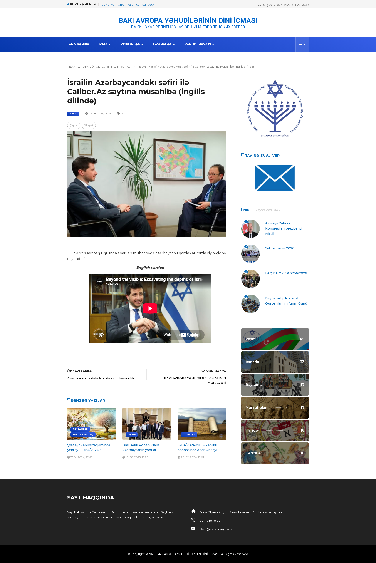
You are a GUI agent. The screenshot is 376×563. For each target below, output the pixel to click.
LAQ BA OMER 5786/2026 (286, 273)
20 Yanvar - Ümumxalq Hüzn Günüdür (128, 4)
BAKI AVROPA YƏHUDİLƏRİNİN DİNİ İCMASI (188, 20)
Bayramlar (80, 429)
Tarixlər (189, 434)
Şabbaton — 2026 (279, 248)
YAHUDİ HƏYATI (198, 44)
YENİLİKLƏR (131, 44)
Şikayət (88, 125)
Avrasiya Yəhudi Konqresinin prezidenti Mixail (283, 228)
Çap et (74, 125)
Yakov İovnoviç (83, 434)
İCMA (103, 44)
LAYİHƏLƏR (163, 44)
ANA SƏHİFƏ (79, 44)
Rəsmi (142, 66)
